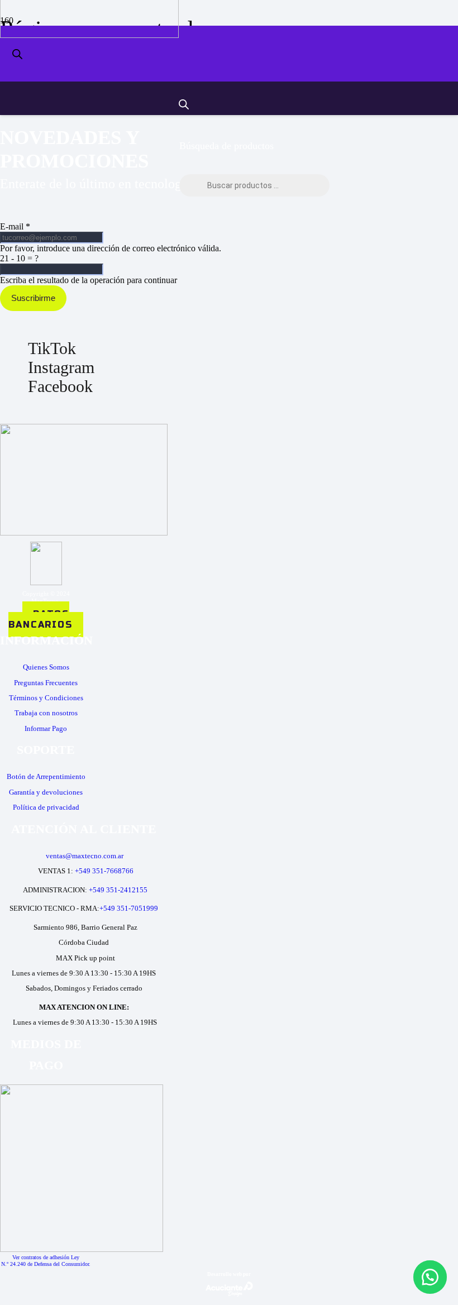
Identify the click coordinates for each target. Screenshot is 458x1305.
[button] (430, 1277)
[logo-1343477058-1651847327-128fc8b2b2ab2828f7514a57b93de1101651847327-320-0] (89, 35)
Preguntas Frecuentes (46, 682)
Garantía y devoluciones (46, 792)
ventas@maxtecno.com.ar (84, 856)
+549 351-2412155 (118, 890)
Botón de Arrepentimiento (46, 776)
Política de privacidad (46, 807)
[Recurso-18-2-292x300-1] (81, 1249)
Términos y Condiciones (46, 698)
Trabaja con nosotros (46, 713)
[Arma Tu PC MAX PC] (386, 47)
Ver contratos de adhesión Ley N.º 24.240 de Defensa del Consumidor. (45, 1260)
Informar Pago (46, 728)
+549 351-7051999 (128, 908)
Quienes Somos (46, 667)
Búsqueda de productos (226, 145)
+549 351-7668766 (104, 871)
